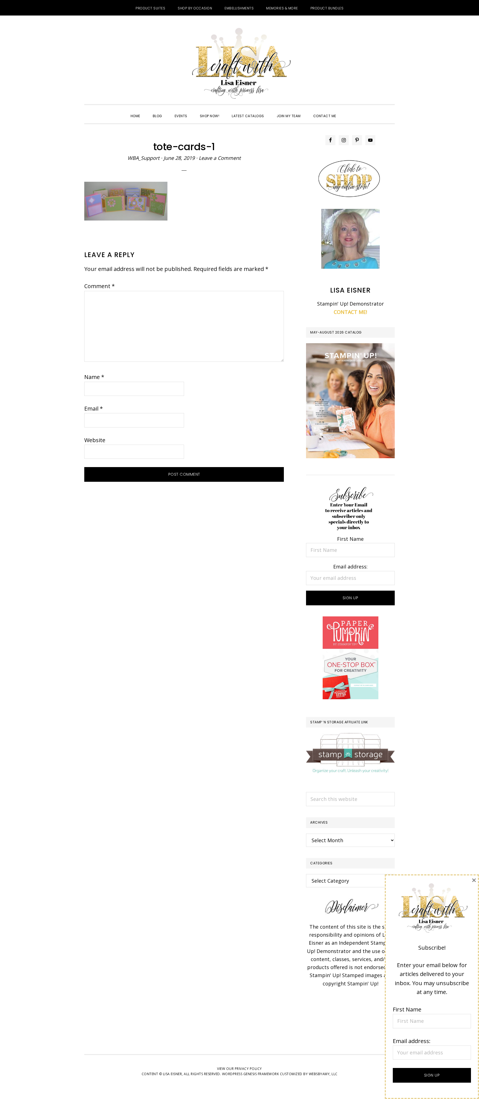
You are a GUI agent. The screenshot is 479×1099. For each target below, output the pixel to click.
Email (93, 408)
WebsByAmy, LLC (323, 1074)
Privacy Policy (248, 1068)
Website (94, 440)
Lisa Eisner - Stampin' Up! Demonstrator (239, 64)
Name (94, 377)
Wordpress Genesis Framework (250, 1074)
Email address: (350, 566)
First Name (350, 539)
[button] (348, 111)
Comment (99, 286)
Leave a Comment (220, 158)
